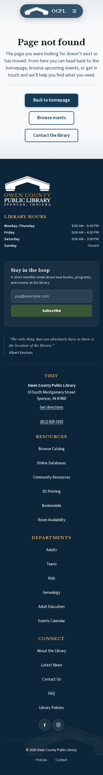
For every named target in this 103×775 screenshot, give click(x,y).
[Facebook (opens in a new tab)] (44, 725)
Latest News (51, 665)
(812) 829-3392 (51, 422)
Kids (51, 578)
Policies (41, 760)
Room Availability (51, 520)
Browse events (51, 118)
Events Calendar (51, 621)
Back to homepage (51, 100)
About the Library (51, 651)
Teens (51, 564)
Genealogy (51, 592)
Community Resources (51, 477)
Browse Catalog (61, 450)
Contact (61, 760)
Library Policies (51, 708)
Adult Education (51, 607)
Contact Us (51, 679)
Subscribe (51, 311)
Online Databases (51, 463)
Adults (51, 550)
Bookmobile (51, 506)
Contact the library (51, 135)
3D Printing (51, 491)
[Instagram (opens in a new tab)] (58, 725)
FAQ (51, 693)
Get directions (51, 407)
